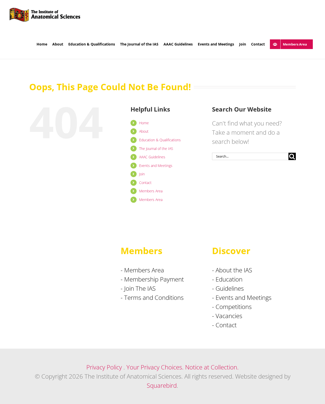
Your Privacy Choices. (155, 367)
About (144, 131)
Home (144, 122)
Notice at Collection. (212, 367)
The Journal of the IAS (156, 148)
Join (142, 174)
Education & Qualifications (160, 139)
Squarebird (162, 385)
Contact (145, 182)
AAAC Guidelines (152, 156)
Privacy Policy (104, 367)
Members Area (150, 191)
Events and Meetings (155, 165)
